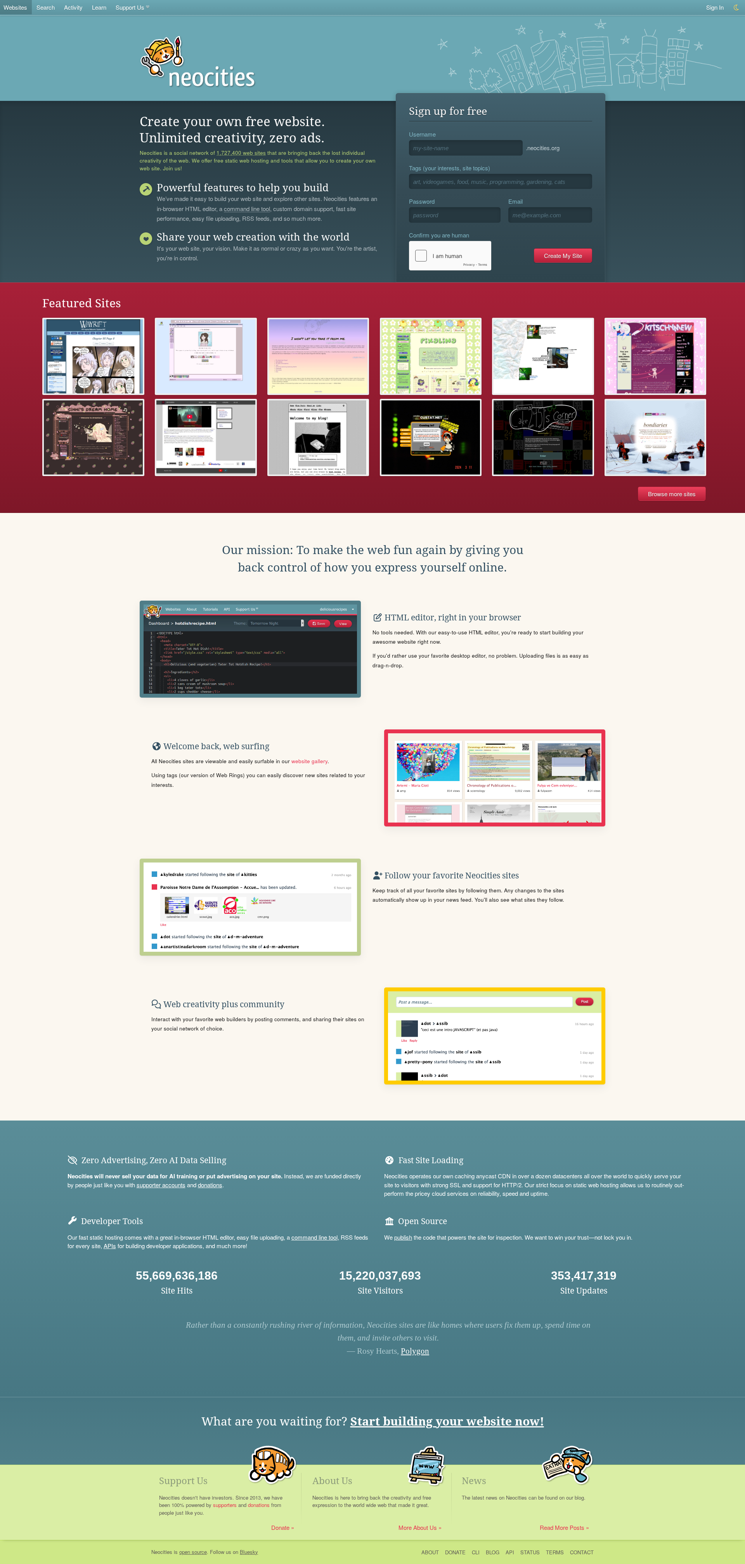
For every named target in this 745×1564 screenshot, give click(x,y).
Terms (555, 1552)
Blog (492, 1552)
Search (45, 7)
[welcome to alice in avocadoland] (543, 356)
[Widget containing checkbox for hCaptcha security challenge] (450, 255)
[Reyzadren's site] (206, 437)
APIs (110, 1246)
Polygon (415, 1351)
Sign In (715, 7)
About (430, 1552)
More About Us (417, 1527)
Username (422, 134)
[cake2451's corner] (543, 437)
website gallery (309, 761)
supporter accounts (161, 1185)
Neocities (161, 1551)
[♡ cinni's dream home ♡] (93, 437)
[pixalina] (431, 356)
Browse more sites (672, 494)
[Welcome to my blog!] (318, 437)
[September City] (318, 356)
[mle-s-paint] (206, 356)
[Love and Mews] (656, 356)
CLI (476, 1552)
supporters (225, 1505)
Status (530, 1552)
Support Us (130, 7)
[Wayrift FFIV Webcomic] (93, 356)
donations (210, 1185)
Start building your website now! (447, 1421)
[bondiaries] (656, 437)
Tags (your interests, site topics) (449, 168)
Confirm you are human (439, 235)
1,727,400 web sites (241, 153)
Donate (280, 1527)
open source (193, 1551)
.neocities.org (543, 148)
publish (403, 1237)
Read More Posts (562, 1527)
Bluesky (249, 1551)
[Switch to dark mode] (736, 7)
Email (515, 201)
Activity (73, 7)
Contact (582, 1552)
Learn (99, 7)
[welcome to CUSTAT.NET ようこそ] (431, 437)
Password (422, 201)
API (510, 1552)
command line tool (247, 209)
